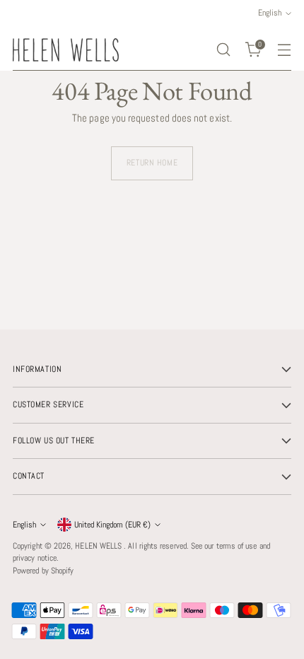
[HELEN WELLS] (66, 50)
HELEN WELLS (99, 546)
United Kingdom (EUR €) (112, 525)
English (24, 525)
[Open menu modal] (283, 49)
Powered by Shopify (43, 571)
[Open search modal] (223, 49)
